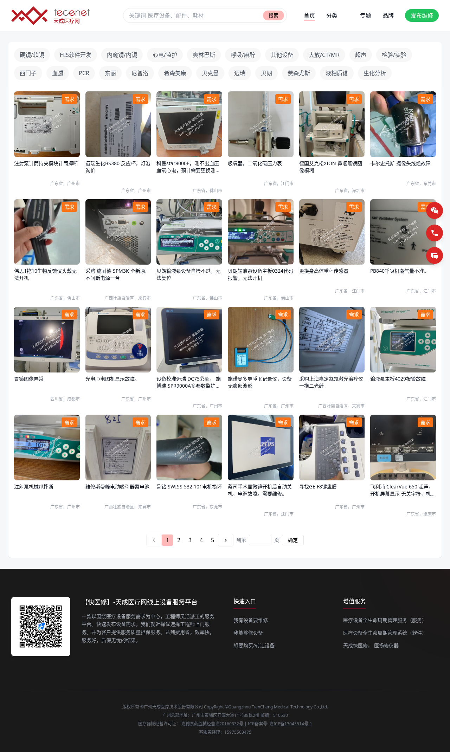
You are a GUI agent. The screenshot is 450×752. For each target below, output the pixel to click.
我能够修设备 (248, 632)
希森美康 (175, 73)
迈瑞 (239, 73)
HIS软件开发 (75, 55)
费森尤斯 (299, 73)
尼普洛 (139, 73)
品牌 (388, 15)
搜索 (273, 15)
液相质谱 (337, 73)
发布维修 (422, 15)
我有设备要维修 (250, 620)
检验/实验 (394, 55)
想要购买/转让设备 (254, 645)
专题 (365, 15)
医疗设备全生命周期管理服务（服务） (385, 620)
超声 (360, 55)
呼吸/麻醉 (243, 55)
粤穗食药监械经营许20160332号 (212, 724)
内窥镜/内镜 (122, 55)
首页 (309, 15)
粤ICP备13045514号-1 (290, 724)
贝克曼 (210, 73)
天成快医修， (358, 645)
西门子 (28, 73)
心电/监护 (165, 55)
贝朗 (266, 73)
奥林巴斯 (204, 55)
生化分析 (375, 73)
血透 (57, 73)
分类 (332, 15)
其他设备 (282, 55)
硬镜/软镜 (32, 55)
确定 (293, 540)
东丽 (110, 73)
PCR (84, 73)
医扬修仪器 (386, 645)
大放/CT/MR (324, 55)
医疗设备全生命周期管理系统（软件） (385, 632)
